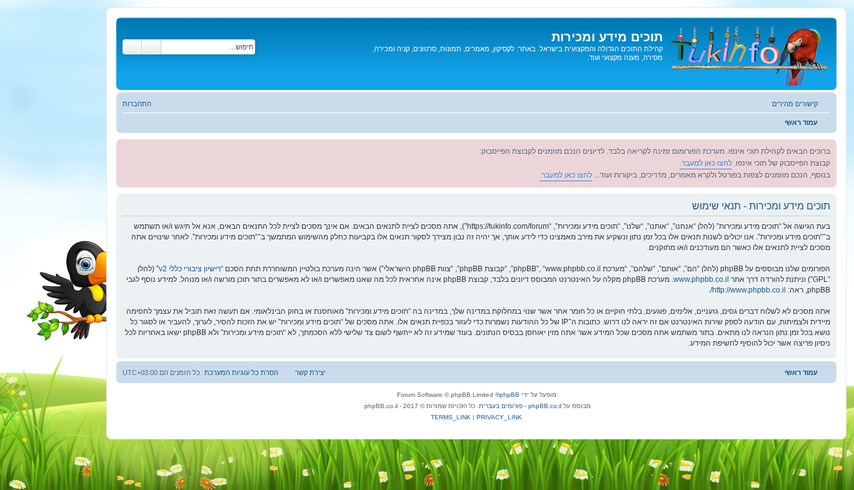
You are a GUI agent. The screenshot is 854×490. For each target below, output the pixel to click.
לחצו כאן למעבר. (706, 163)
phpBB (510, 394)
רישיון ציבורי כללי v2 (190, 268)
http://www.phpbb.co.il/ (748, 290)
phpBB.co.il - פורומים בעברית (520, 405)
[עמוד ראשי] (748, 54)
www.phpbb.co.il (701, 279)
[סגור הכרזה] (126, 149)
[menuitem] (143, 103)
